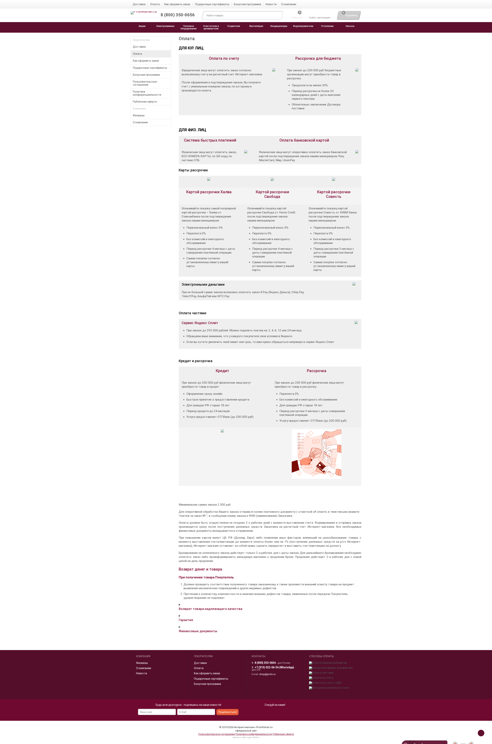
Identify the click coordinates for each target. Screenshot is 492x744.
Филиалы (139, 115)
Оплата (137, 53)
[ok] (270, 713)
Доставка (139, 46)
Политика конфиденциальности (147, 93)
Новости (141, 673)
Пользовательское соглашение (145, 83)
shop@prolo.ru (267, 674)
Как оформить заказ (146, 60)
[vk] (279, 713)
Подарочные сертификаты (150, 67)
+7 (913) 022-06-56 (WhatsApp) (274, 667)
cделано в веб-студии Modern (246, 737)
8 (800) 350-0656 (265, 662)
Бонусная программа (146, 74)
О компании (140, 122)
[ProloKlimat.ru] (144, 13)
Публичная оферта (145, 101)
